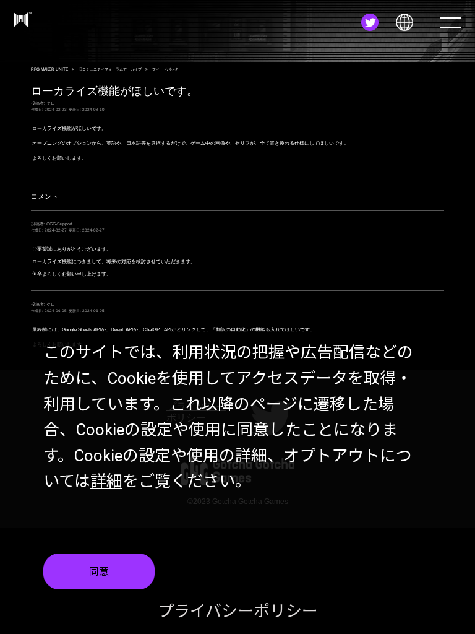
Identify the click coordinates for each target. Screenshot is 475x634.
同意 (99, 572)
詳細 (106, 481)
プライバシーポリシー (238, 611)
